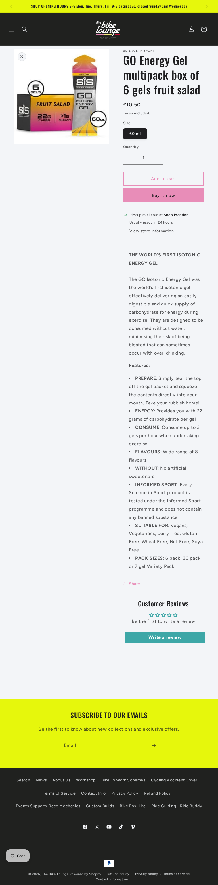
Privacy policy (146, 874)
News (41, 780)
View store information (151, 231)
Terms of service (177, 874)
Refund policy (118, 874)
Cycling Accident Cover (174, 780)
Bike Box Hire (133, 806)
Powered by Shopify (86, 874)
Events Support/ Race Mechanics (48, 806)
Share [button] (134, 583)
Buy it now (163, 195)
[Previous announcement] (11, 6)
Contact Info (93, 793)
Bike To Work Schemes (123, 780)
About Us (62, 780)
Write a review (164, 637)
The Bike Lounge (55, 874)
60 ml (135, 133)
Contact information (112, 879)
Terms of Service (59, 793)
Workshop (86, 780)
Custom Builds (100, 806)
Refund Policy (157, 793)
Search (23, 780)
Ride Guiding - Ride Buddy (176, 806)
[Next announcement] (207, 6)
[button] (12, 29)
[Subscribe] (153, 745)
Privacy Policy (124, 793)
